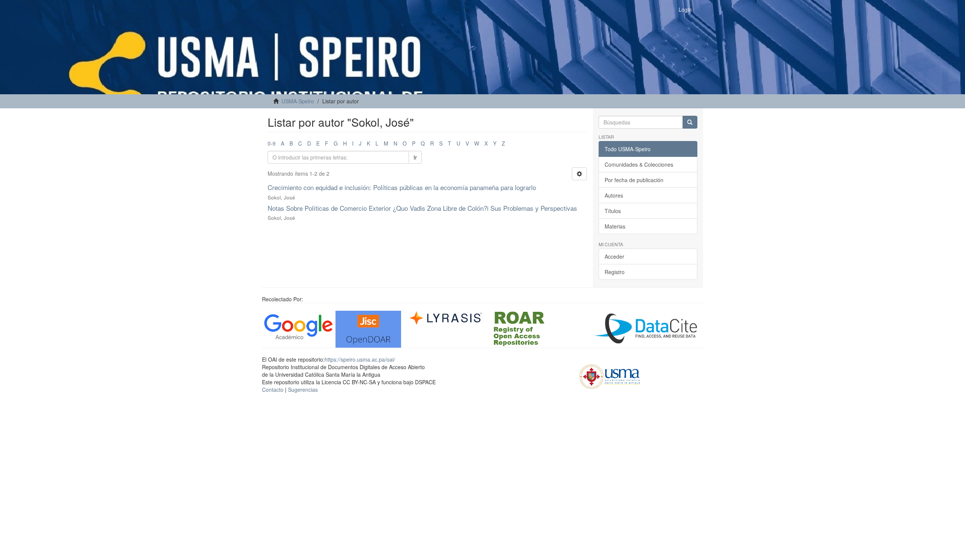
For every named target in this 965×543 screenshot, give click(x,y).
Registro (615, 272)
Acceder (614, 256)
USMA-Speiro (298, 101)
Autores (614, 195)
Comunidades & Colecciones (639, 164)
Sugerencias (303, 389)
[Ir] (689, 122)
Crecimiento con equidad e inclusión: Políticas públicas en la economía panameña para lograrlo (402, 187)
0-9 (272, 143)
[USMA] (610, 375)
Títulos (613, 211)
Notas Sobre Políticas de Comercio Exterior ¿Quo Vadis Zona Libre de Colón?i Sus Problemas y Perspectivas (422, 208)
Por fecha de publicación (634, 180)
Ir (415, 157)
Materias (615, 226)
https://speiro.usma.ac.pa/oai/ (360, 359)
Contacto (272, 389)
